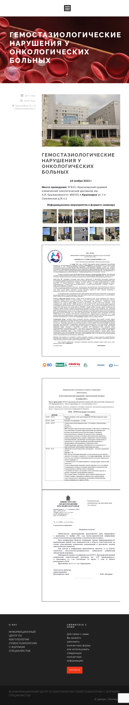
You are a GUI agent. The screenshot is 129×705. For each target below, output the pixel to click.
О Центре (100, 699)
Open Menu (67, 8)
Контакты (74, 670)
